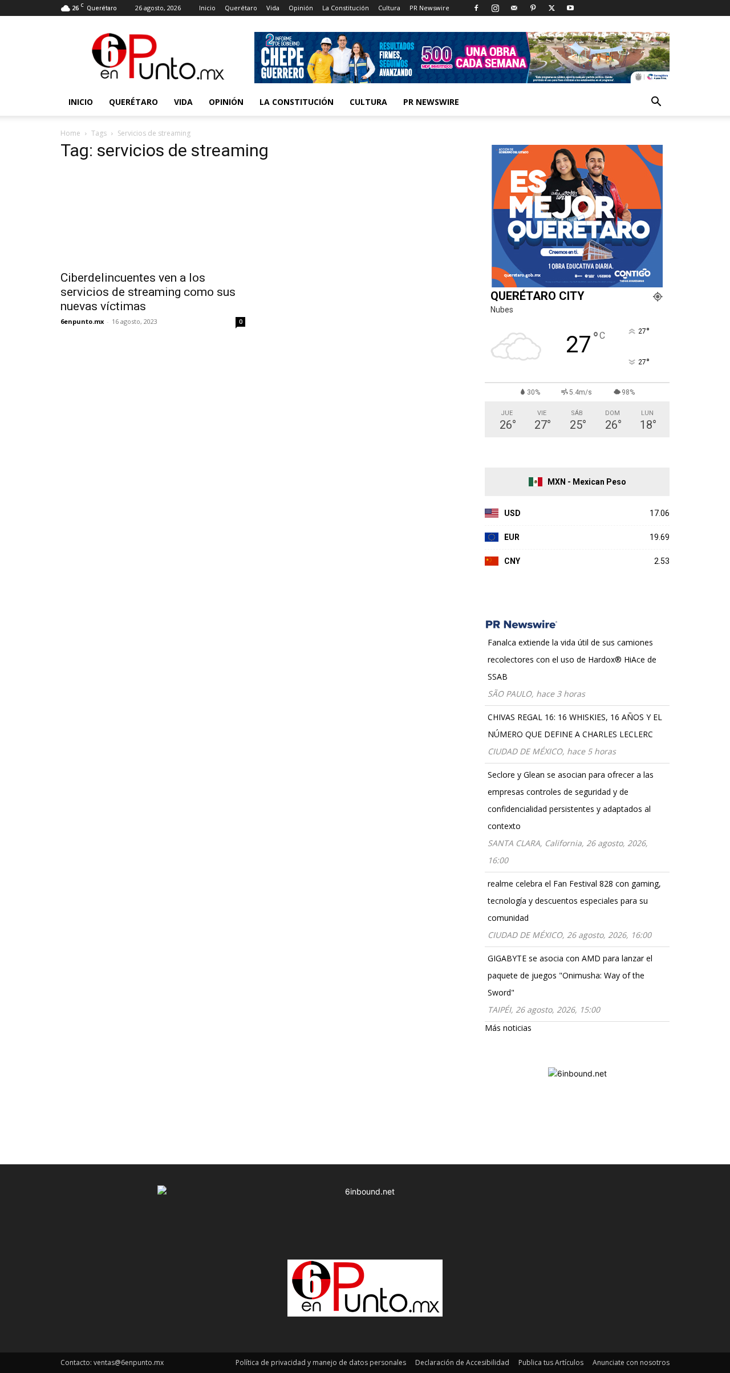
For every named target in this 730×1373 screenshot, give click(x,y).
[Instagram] (495, 8)
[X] (551, 8)
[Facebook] (476, 8)
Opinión (301, 7)
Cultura (389, 7)
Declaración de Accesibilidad (462, 1362)
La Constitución (345, 7)
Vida (272, 7)
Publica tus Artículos (550, 1362)
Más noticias (508, 1027)
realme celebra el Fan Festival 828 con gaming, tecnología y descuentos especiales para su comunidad (574, 900)
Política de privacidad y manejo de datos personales (321, 1362)
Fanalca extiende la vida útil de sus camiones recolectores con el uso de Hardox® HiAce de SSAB (572, 659)
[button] (656, 103)
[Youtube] (570, 8)
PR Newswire (429, 7)
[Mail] (513, 8)
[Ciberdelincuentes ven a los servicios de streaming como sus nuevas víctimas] (152, 217)
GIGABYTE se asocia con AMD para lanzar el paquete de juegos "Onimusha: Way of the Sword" (570, 975)
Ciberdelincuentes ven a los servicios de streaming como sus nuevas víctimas (148, 292)
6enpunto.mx (82, 321)
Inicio (207, 7)
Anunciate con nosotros (631, 1362)
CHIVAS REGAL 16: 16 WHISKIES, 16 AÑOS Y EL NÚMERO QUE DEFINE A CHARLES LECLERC (575, 726)
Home (70, 133)
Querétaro (241, 7)
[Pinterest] (532, 8)
